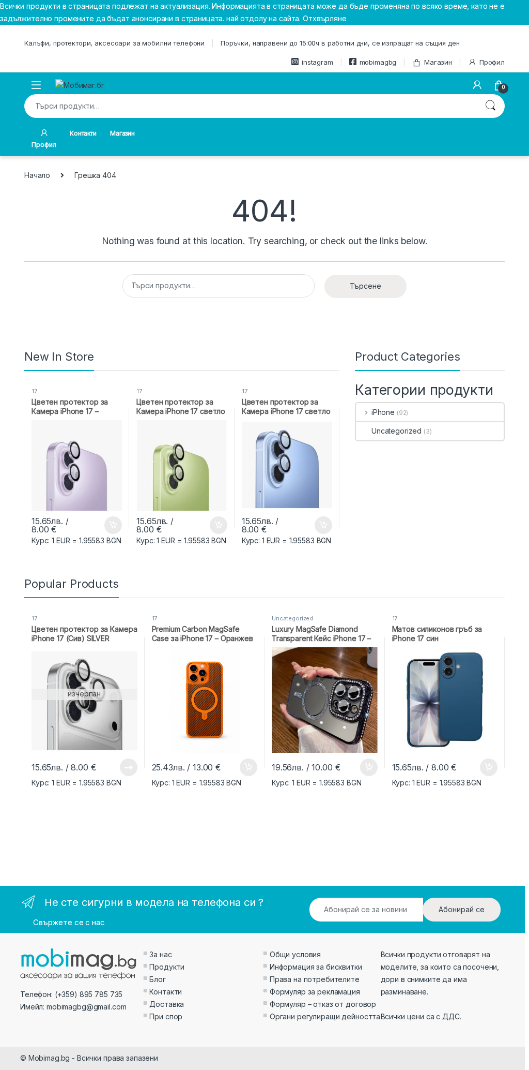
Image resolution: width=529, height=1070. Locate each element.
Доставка (166, 1004)
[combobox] (250, 106)
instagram (317, 62)
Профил (492, 62)
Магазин (438, 62)
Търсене (490, 106)
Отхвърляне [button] (325, 18)
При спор (165, 1016)
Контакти (83, 133)
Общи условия (295, 954)
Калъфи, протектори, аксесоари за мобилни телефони (114, 43)
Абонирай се (462, 909)
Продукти (166, 966)
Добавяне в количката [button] (104, 525)
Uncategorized (396, 430)
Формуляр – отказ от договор (323, 1004)
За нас (160, 954)
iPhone (383, 412)
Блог (157, 979)
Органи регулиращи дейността (325, 1016)
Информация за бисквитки (316, 966)
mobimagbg (378, 62)
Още (128, 767)
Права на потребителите (315, 979)
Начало (37, 175)
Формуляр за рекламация (315, 991)
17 (34, 391)
